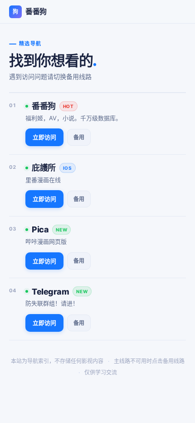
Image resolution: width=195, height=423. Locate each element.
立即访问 (44, 137)
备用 (78, 137)
